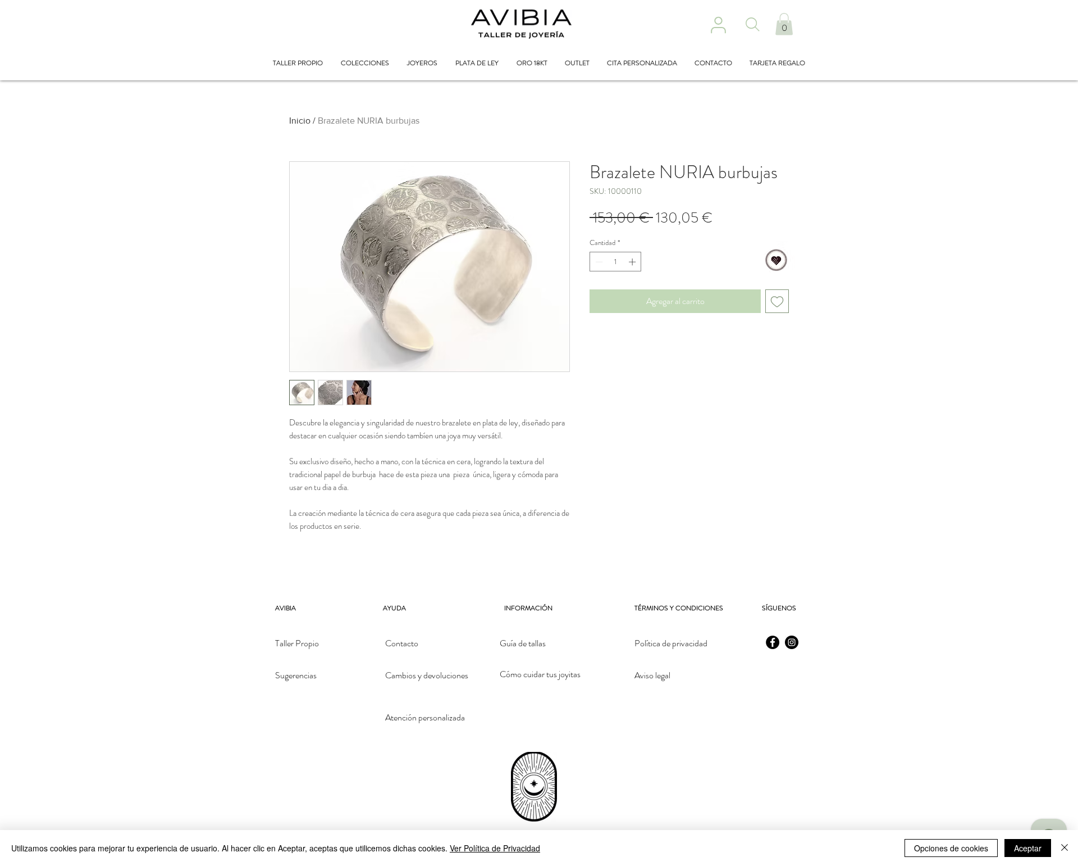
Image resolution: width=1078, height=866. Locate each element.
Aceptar (1028, 848)
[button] (784, 24)
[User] (718, 24)
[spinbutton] (616, 261)
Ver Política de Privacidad (495, 848)
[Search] (752, 24)
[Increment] (633, 261)
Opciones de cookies (951, 848)
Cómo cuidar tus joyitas (540, 674)
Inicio (299, 120)
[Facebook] (772, 642)
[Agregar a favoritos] (777, 301)
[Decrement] (598, 261)
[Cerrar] (1064, 848)
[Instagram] (791, 642)
